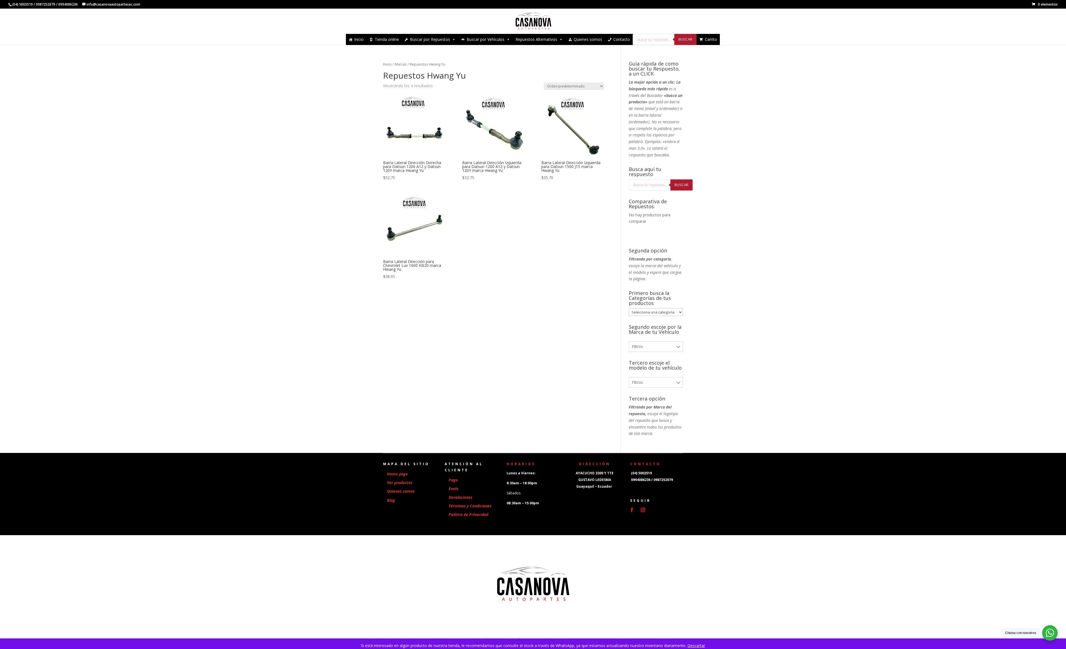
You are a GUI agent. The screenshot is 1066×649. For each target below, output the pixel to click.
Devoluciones (460, 497)
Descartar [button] (696, 645)
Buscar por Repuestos (430, 39)
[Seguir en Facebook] (631, 509)
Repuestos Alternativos (536, 39)
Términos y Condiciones (470, 505)
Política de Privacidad (468, 514)
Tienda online (387, 39)
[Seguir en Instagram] (642, 509)
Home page (397, 474)
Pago (453, 480)
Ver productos (400, 482)
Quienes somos (588, 39)
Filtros (637, 346)
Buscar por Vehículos (485, 39)
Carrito (711, 39)
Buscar (685, 39)
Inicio (359, 39)
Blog (391, 500)
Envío (453, 488)
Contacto (621, 39)
